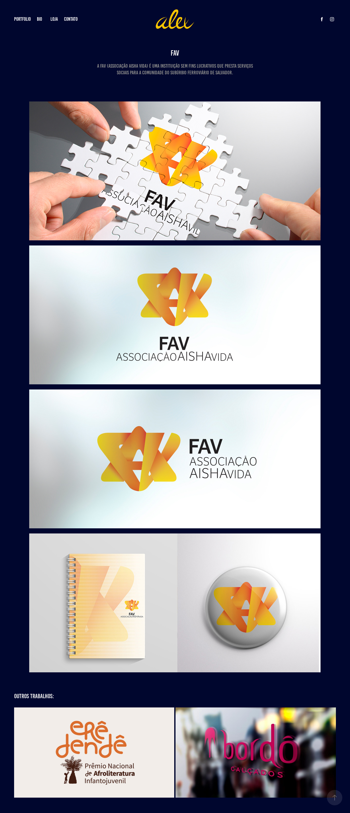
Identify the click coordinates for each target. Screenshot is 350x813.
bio (39, 19)
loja (54, 19)
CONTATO (71, 19)
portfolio (22, 19)
